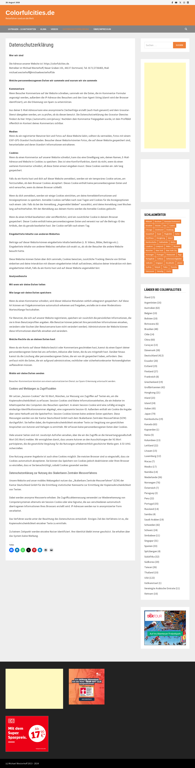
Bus (165, 225)
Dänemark (149, 350)
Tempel (157, 267)
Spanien (148, 546)
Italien (147, 408)
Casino (172, 225)
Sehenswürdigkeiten (174, 259)
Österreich (149, 487)
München (149, 250)
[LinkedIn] (187, 2)
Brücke (158, 225)
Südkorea (149, 561)
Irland (147, 397)
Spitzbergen (150, 551)
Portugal (160, 254)
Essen (159, 234)
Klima (43, 29)
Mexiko (148, 466)
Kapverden (150, 429)
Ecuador (148, 360)
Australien (149, 307)
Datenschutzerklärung (76, 29)
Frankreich (149, 376)
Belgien (148, 313)
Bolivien (148, 318)
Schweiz (148, 530)
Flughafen (168, 234)
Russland (149, 509)
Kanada (148, 424)
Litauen (148, 450)
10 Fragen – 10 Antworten (22, 29)
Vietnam (148, 593)
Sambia (148, 514)
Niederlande (150, 477)
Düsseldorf (150, 234)
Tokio (165, 267)
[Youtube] (176, 2)
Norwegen (150, 254)
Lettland (148, 445)
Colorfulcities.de (30, 12)
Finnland (148, 371)
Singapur (159, 263)
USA (146, 577)
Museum (177, 246)
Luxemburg (150, 456)
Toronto (174, 267)
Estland (148, 366)
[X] (181, 2)
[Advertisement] (165, 105)
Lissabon (149, 246)
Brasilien (149, 225)
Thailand (149, 572)
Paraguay (149, 493)
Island (170, 238)
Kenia (147, 434)
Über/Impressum (102, 29)
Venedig (160, 271)
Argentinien (150, 302)
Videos (54, 29)
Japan (147, 413)
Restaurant (171, 254)
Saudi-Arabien (151, 519)
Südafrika (149, 556)
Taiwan (148, 567)
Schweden (149, 524)
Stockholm (170, 263)
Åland (147, 297)
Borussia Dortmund (172, 221)
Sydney (148, 267)
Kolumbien (150, 440)
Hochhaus (150, 238)
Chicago (149, 230)
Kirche (173, 242)
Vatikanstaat (151, 583)
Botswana (149, 323)
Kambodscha (151, 242)
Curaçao (148, 345)
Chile (146, 334)
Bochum (158, 221)
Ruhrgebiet (150, 259)
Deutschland (151, 355)
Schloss (160, 259)
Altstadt (149, 221)
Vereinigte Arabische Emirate (159, 588)
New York (159, 250)
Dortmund (159, 230)
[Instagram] (184, 2)
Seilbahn (149, 263)
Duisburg (169, 230)
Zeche (168, 271)
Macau (147, 461)
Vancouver (150, 271)
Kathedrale (163, 242)
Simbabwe (149, 535)
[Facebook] (172, 2)
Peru (146, 498)
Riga (180, 254)
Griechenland (151, 382)
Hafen (177, 234)
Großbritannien (152, 387)
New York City (171, 250)
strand (179, 263)
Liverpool (159, 246)
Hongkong (161, 238)
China (147, 339)
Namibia (148, 472)
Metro (168, 246)
